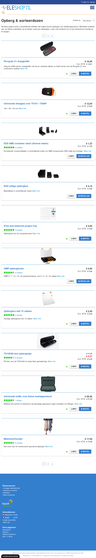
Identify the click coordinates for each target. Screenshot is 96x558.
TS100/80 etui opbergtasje (18, 353)
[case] (48, 384)
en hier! (81, 553)
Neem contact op (9, 495)
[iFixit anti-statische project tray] (48, 213)
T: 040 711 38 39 (88, 2)
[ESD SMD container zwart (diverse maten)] (48, 131)
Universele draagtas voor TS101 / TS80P (25, 103)
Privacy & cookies (67, 555)
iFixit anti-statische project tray (20, 225)
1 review (18, 400)
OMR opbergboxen (14, 268)
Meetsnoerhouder (13, 438)
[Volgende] (52, 36)
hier (76, 553)
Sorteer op (76, 20)
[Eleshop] (16, 7)
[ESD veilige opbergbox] (48, 173)
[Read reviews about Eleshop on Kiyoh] (7, 502)
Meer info (24, 68)
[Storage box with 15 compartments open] (48, 298)
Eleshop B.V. (27, 555)
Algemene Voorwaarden (52, 555)
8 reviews (18, 357)
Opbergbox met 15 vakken (18, 311)
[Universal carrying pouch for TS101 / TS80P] (48, 91)
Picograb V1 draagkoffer (17, 61)
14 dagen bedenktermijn (11, 488)
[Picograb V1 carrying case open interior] (48, 49)
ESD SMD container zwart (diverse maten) (26, 143)
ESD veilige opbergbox (16, 186)
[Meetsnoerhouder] (48, 426)
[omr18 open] (48, 256)
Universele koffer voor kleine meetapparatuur (28, 396)
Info (74, 73)
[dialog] (10, 556)
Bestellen (6, 493)
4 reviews (18, 230)
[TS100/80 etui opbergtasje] (48, 341)
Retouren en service (10, 490)
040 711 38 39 (7, 536)
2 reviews (18, 147)
